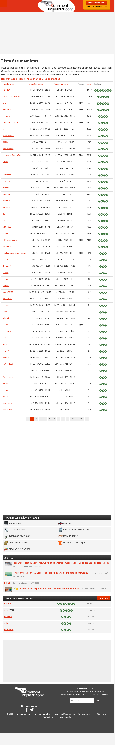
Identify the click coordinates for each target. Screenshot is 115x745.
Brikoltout (7, 207)
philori (5, 383)
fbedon (6, 344)
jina (4, 129)
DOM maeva (8, 135)
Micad (5, 161)
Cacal (5, 311)
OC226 (5, 142)
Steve (5, 324)
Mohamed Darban (10, 122)
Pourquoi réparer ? (100, 573)
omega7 (6, 90)
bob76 (5, 396)
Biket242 (6, 357)
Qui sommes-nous (23, 714)
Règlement (101, 714)
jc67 (4, 214)
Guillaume (7, 174)
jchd (4, 103)
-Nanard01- (7, 266)
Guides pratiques (23, 566)
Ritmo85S (7, 227)
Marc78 (6, 285)
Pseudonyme (8, 84)
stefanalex (7, 409)
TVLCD (5, 220)
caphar (5, 272)
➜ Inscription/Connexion (96, 6)
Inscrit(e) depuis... (36, 84)
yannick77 (7, 116)
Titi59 (5, 370)
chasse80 (7, 331)
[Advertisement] (57, 32)
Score (88, 84)
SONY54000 (8, 364)
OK (97, 700)
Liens (7, 582)
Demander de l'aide (97, 2)
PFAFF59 (6, 181)
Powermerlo (8, 377)
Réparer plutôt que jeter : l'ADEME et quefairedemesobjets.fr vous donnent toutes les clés (61, 562)
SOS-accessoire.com (11, 240)
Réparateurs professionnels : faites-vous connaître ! (30, 78)
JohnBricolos (8, 318)
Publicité (46, 717)
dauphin (6, 187)
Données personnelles (87, 714)
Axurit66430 (8, 292)
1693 (81, 418)
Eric (4, 168)
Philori (5, 233)
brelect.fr (7, 109)
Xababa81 (7, 194)
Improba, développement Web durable (58, 714)
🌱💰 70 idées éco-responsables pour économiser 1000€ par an (46, 588)
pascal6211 (7, 298)
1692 (73, 418)
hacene (6, 305)
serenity (6, 200)
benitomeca (8, 148)
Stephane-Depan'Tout (12, 155)
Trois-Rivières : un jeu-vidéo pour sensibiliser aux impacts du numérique (51, 572)
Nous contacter (65, 717)
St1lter (5, 259)
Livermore (7, 246)
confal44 (6, 351)
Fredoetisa (7, 403)
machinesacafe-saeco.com (14, 253)
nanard (5, 279)
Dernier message (61, 84)
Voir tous (103, 598)
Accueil (57, 6)
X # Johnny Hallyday (11, 96)
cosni (5, 337)
